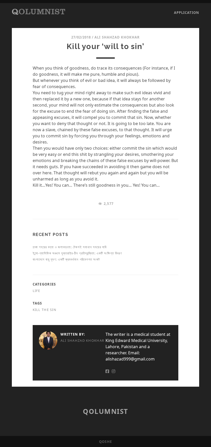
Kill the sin (44, 309)
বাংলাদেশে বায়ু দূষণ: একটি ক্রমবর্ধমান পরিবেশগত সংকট (66, 259)
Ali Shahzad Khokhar (117, 37)
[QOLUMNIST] (38, 12)
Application (186, 12)
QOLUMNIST (105, 411)
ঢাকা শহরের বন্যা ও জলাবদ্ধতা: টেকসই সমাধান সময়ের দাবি (70, 247)
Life (36, 290)
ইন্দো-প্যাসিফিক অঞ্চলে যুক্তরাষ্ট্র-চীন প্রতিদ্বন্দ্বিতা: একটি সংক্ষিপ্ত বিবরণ (77, 253)
